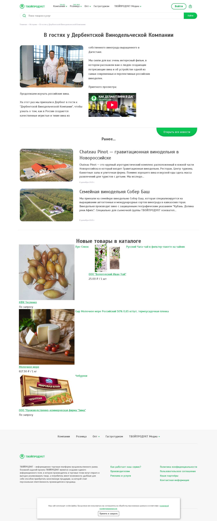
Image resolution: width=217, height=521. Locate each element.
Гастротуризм (101, 6)
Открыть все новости (176, 132)
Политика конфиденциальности (178, 466)
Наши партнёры (169, 475)
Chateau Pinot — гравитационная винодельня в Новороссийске (129, 155)
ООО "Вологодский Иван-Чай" (107, 274)
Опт (87, 6)
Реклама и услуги (120, 475)
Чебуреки (81, 375)
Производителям (120, 471)
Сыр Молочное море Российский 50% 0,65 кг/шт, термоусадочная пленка (122, 311)
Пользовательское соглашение (178, 471)
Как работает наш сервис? (125, 466)
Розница (75, 6)
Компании (59, 6)
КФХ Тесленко (28, 302)
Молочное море (29, 367)
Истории (33, 24)
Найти (190, 15)
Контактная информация (174, 480)
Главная (23, 24)
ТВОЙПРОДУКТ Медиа (126, 6)
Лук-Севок (82, 246)
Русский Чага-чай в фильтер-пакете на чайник (155, 246)
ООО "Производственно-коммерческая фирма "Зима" (52, 410)
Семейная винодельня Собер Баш (114, 192)
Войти (179, 6)
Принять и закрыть (108, 513)
